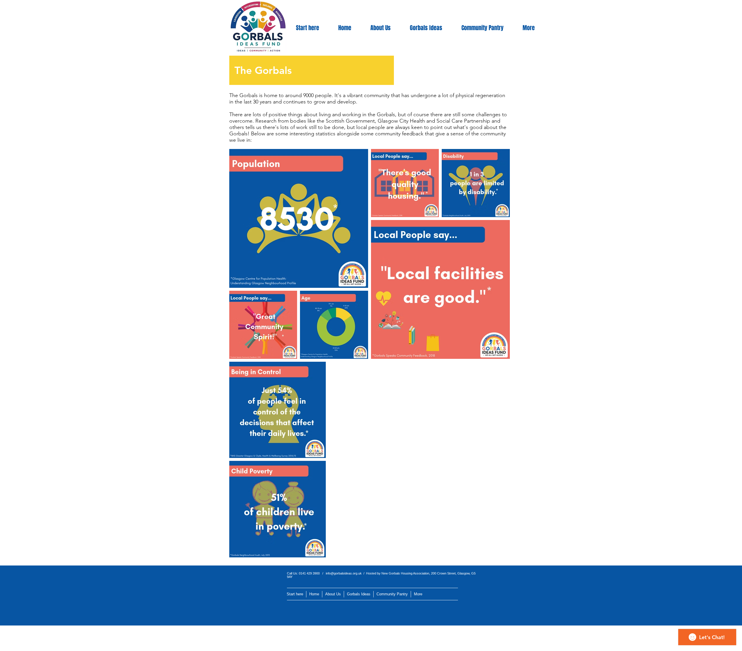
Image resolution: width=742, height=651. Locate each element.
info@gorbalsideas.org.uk (344, 573)
